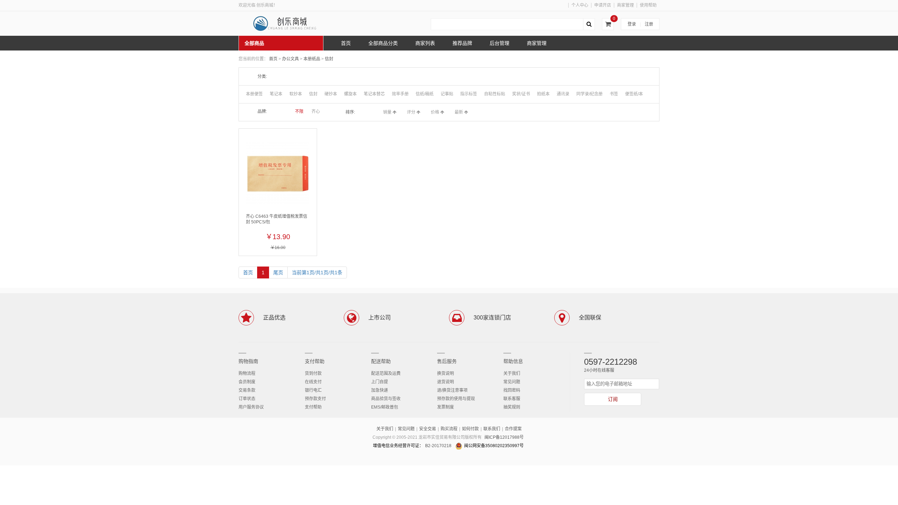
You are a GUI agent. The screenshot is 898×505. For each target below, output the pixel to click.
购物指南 (248, 361)
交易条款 (247, 390)
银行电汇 (313, 390)
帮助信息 (513, 361)
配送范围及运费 (386, 373)
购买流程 (449, 428)
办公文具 (291, 58)
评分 (411, 112)
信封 (329, 58)
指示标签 (468, 94)
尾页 (278, 272)
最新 (459, 112)
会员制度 (247, 381)
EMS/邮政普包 (384, 407)
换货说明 (445, 373)
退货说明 (445, 381)
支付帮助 (314, 361)
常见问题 (511, 381)
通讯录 (563, 94)
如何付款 (470, 428)
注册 (649, 24)
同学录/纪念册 (589, 94)
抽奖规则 (511, 407)
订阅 (613, 399)
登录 (632, 24)
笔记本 (276, 94)
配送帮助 (381, 361)
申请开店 (602, 5)
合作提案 (513, 428)
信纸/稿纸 (425, 94)
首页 (273, 58)
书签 (614, 94)
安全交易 (427, 428)
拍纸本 (543, 94)
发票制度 (445, 407)
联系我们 (491, 428)
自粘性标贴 (494, 94)
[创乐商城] (291, 23)
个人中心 (579, 5)
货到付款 (313, 373)
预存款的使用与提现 (456, 398)
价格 (435, 112)
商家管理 (625, 5)
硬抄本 (330, 94)
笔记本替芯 (374, 94)
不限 (299, 111)
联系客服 (511, 398)
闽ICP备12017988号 (504, 437)
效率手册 (400, 94)
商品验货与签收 (386, 398)
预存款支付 (315, 398)
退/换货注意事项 (452, 390)
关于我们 (511, 373)
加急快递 (379, 390)
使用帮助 (648, 5)
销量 (388, 112)
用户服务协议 (251, 407)
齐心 (315, 111)
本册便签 (254, 94)
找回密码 (511, 390)
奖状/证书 (521, 94)
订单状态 (247, 398)
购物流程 (247, 373)
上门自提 (379, 381)
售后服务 (447, 361)
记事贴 (447, 94)
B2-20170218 (438, 445)
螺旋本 (350, 94)
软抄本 (295, 94)
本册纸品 (312, 58)
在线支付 (313, 381)
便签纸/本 (634, 94)
